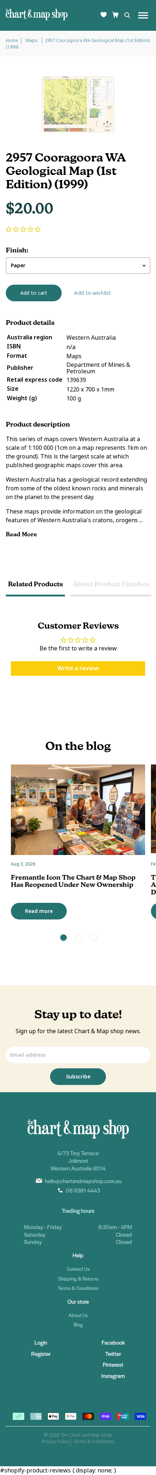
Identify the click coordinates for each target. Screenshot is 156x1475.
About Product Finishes (111, 584)
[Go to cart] (115, 15)
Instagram (113, 1375)
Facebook (113, 1342)
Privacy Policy (55, 1441)
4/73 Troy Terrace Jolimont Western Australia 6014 (78, 1160)
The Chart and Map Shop (86, 1435)
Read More (22, 534)
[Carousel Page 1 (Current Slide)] (63, 937)
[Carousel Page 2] (78, 937)
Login (40, 1342)
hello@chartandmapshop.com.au (83, 1181)
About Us (78, 1315)
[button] (23, 229)
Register (41, 1353)
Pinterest (113, 1364)
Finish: (17, 250)
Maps (32, 40)
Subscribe (78, 1076)
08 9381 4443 (83, 1190)
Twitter (113, 1353)
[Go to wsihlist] (103, 15)
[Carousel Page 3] (93, 937)
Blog (78, 1324)
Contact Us (78, 1268)
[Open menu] (143, 15)
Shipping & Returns (78, 1278)
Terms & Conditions (78, 1288)
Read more (39, 911)
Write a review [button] (78, 668)
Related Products (35, 584)
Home (12, 40)
